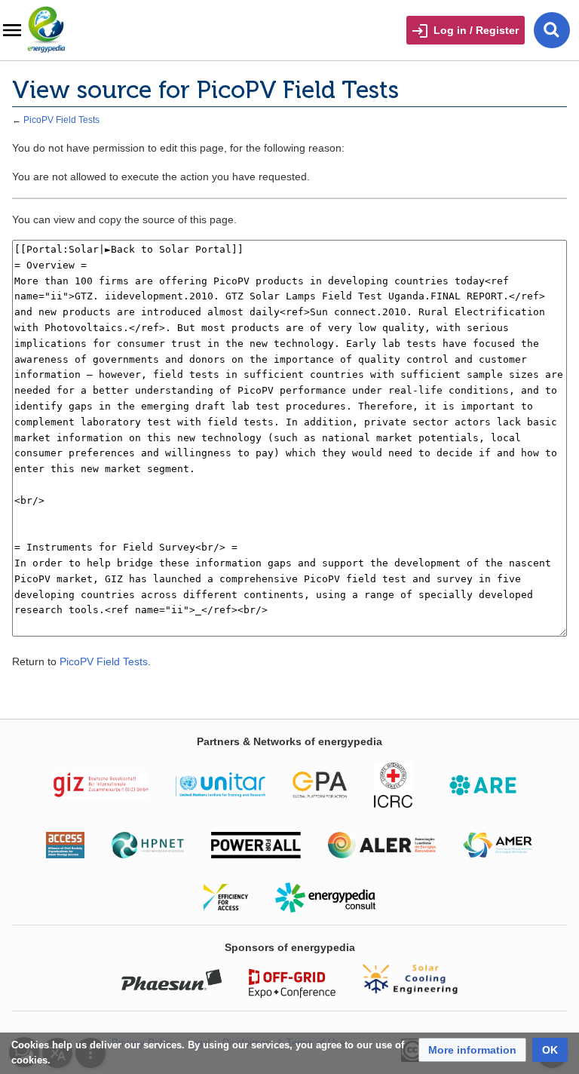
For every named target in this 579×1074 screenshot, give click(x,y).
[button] (472, 1050)
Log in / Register (476, 30)
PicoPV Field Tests (61, 119)
